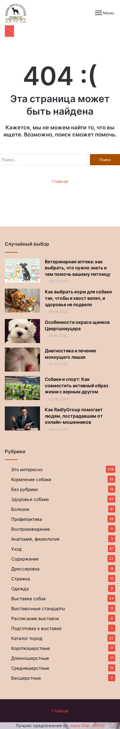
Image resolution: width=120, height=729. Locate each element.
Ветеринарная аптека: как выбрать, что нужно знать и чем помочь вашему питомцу (77, 268)
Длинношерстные (30, 658)
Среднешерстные (30, 668)
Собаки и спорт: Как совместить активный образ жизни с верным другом (76, 385)
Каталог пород (27, 638)
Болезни (20, 509)
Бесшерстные (26, 678)
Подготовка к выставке (36, 628)
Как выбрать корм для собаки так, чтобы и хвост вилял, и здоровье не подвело (78, 298)
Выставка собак (28, 598)
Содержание (25, 558)
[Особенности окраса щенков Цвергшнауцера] (22, 331)
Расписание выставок (35, 618)
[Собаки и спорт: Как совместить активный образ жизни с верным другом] (22, 388)
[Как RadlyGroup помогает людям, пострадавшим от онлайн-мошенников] (22, 418)
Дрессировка (25, 568)
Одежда (20, 588)
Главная (60, 181)
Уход (16, 549)
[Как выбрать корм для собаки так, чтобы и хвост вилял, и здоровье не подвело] (22, 301)
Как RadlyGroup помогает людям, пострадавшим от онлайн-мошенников (74, 416)
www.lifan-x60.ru (87, 725)
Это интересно (27, 469)
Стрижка (20, 578)
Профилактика (26, 519)
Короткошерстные (30, 648)
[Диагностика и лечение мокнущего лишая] (22, 360)
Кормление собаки (31, 479)
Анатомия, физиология (35, 539)
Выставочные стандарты (38, 608)
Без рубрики (24, 489)
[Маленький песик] (15, 12)
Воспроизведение (30, 529)
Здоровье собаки (30, 499)
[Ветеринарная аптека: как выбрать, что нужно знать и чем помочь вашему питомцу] (22, 270)
